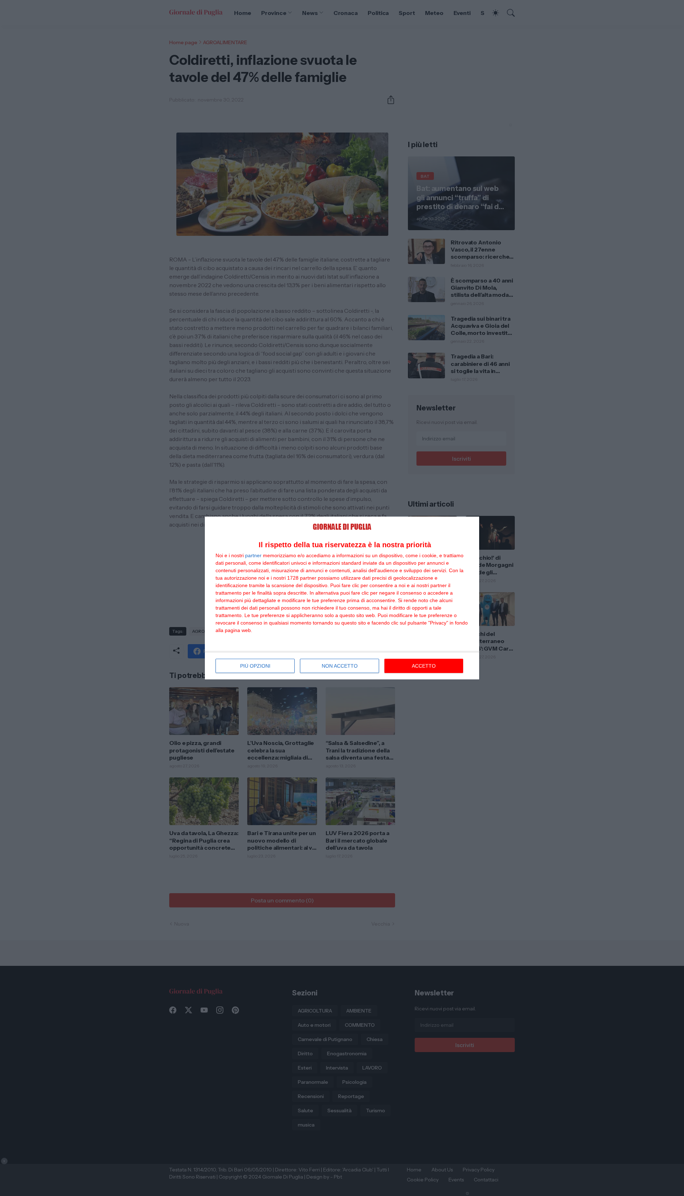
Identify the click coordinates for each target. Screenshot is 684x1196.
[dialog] (342, 598)
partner (253, 555)
